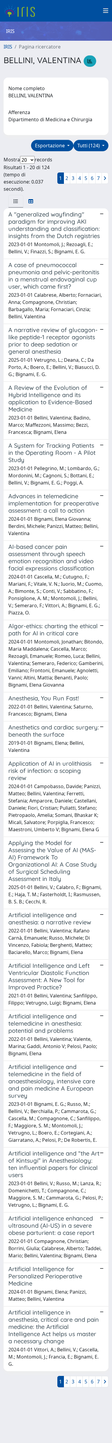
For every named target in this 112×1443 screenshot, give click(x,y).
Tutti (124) (89, 145)
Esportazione (50, 145)
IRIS (8, 46)
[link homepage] (22, 11)
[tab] (15, 201)
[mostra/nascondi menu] (105, 11)
